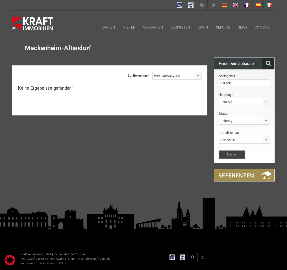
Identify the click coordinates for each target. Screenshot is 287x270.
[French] (246, 5)
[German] (224, 5)
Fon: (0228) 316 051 (33, 258)
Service (223, 27)
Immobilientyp (229, 132)
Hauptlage (226, 95)
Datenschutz (47, 263)
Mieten (128, 27)
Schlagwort (227, 76)
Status (223, 113)
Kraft (203, 27)
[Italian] (269, 5)
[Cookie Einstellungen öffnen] (9, 264)
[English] (235, 5)
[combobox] (177, 76)
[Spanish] (257, 5)
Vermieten (180, 27)
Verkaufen (153, 27)
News (242, 27)
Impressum (28, 263)
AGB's (63, 263)
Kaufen (108, 27)
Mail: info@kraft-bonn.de (94, 258)
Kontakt (263, 27)
